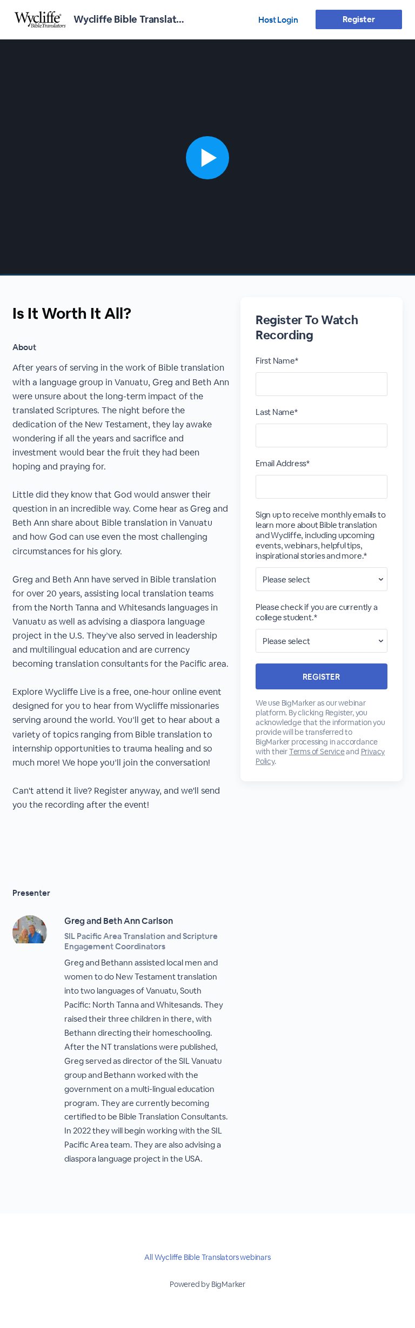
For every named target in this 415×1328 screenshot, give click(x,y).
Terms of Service (317, 751)
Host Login (278, 20)
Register (358, 19)
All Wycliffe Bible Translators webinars (207, 1257)
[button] (207, 157)
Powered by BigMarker (207, 1284)
